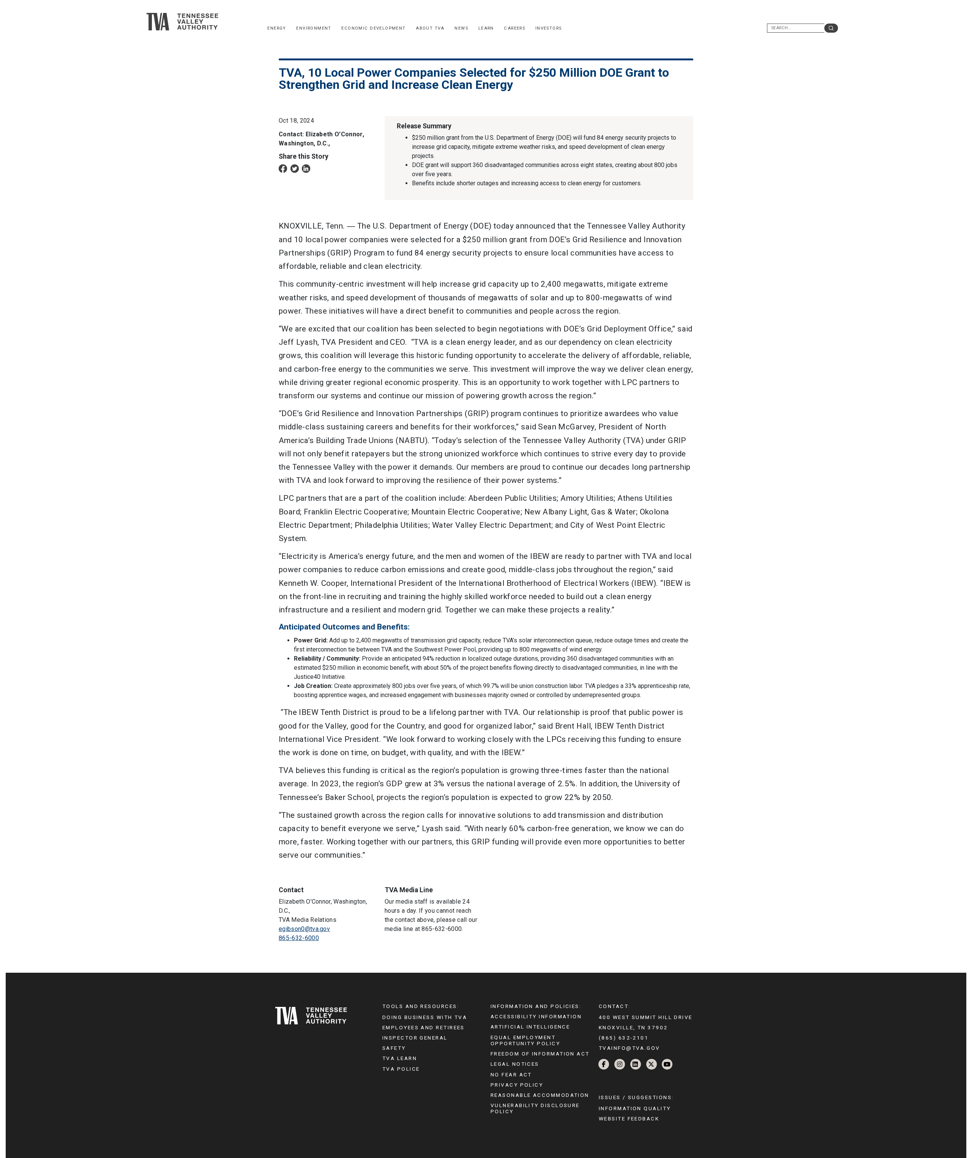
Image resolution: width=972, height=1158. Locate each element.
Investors (548, 28)
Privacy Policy (517, 1085)
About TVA (430, 28)
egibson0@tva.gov (304, 928)
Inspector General (415, 1038)
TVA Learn (399, 1058)
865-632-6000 (299, 938)
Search (831, 28)
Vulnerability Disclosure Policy (535, 1108)
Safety (394, 1048)
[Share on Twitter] (294, 168)
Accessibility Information (536, 1016)
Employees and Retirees (423, 1027)
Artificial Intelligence (530, 1027)
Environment (313, 28)
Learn (486, 28)
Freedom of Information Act (540, 1054)
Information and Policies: (536, 1006)
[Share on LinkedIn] (306, 168)
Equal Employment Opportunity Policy (525, 1040)
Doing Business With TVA (424, 1017)
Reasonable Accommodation (540, 1095)
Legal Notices (515, 1064)
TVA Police (401, 1069)
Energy (276, 28)
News (461, 28)
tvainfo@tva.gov (629, 1048)
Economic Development (373, 28)
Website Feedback (629, 1118)
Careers (514, 28)
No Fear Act (511, 1074)
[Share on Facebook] (283, 168)
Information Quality (635, 1108)
